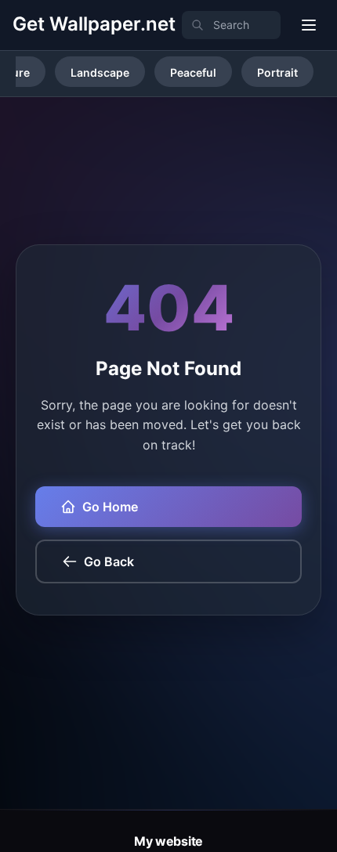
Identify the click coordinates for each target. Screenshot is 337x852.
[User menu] (308, 25)
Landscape (100, 72)
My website (168, 841)
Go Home (110, 506)
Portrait (277, 72)
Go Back (109, 561)
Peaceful (193, 72)
